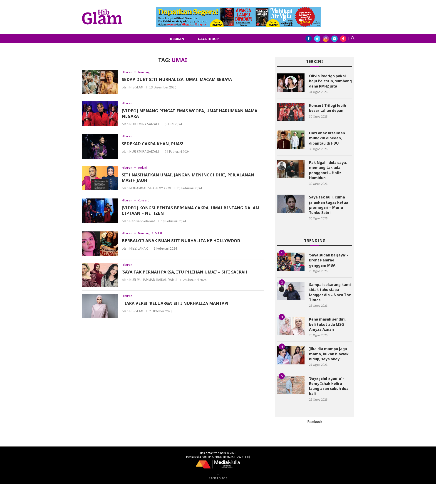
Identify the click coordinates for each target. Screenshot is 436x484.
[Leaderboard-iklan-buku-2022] (238, 9)
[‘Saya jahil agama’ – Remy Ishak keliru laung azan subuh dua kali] (291, 385)
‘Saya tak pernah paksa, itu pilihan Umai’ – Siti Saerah (184, 272)
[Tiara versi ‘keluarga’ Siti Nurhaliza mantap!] (100, 306)
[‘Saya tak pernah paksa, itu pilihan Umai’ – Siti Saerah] (100, 275)
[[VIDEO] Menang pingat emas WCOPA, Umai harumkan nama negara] (100, 113)
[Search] (352, 38)
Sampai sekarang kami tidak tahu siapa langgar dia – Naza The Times (330, 292)
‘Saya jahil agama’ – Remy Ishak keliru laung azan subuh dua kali (329, 386)
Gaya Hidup (208, 38)
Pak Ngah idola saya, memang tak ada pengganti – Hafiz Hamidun (328, 170)
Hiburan (176, 38)
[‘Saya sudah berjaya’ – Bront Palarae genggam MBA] (291, 262)
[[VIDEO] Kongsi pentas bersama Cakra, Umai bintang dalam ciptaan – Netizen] (100, 210)
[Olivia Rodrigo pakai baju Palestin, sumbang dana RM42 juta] (291, 82)
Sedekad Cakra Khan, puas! (152, 143)
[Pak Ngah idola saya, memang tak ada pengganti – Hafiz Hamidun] (291, 169)
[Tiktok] (343, 38)
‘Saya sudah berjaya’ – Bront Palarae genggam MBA (329, 260)
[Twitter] (317, 38)
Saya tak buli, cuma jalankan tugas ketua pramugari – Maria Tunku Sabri (328, 205)
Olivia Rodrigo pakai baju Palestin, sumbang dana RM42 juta (330, 81)
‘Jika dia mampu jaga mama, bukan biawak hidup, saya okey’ (329, 353)
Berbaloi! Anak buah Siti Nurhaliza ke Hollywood (181, 240)
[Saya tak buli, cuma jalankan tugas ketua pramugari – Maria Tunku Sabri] (291, 204)
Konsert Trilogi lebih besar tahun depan (327, 108)
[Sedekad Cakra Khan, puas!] (100, 146)
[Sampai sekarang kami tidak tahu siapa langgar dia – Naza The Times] (291, 291)
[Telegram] (334, 38)
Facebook (314, 421)
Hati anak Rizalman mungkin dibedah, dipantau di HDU (327, 138)
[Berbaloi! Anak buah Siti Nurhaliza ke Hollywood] (100, 243)
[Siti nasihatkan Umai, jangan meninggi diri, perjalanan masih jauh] (100, 178)
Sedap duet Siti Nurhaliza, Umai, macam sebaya (177, 79)
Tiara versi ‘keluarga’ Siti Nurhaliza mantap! (175, 303)
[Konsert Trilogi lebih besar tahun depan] (291, 112)
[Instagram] (326, 38)
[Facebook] (308, 38)
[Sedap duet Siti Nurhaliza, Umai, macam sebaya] (100, 82)
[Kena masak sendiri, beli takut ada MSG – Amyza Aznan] (291, 326)
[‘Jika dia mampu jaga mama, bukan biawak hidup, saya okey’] (291, 355)
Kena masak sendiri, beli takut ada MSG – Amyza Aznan (328, 324)
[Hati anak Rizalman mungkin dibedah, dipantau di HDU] (291, 139)
